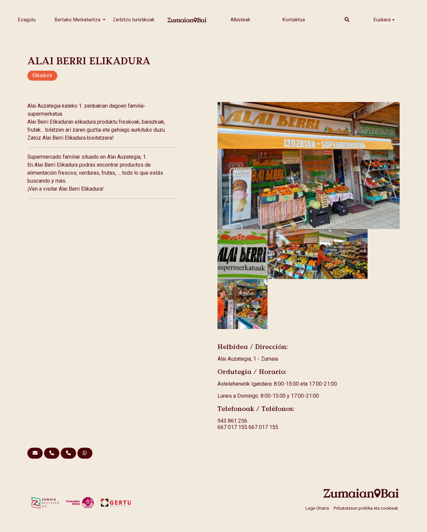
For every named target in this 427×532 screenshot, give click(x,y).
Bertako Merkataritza (78, 20)
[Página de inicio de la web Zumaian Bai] (361, 493)
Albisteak (240, 20)
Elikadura (42, 75)
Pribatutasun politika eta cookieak (366, 507)
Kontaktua (294, 20)
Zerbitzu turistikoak (133, 20)
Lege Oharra (317, 507)
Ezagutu (27, 20)
